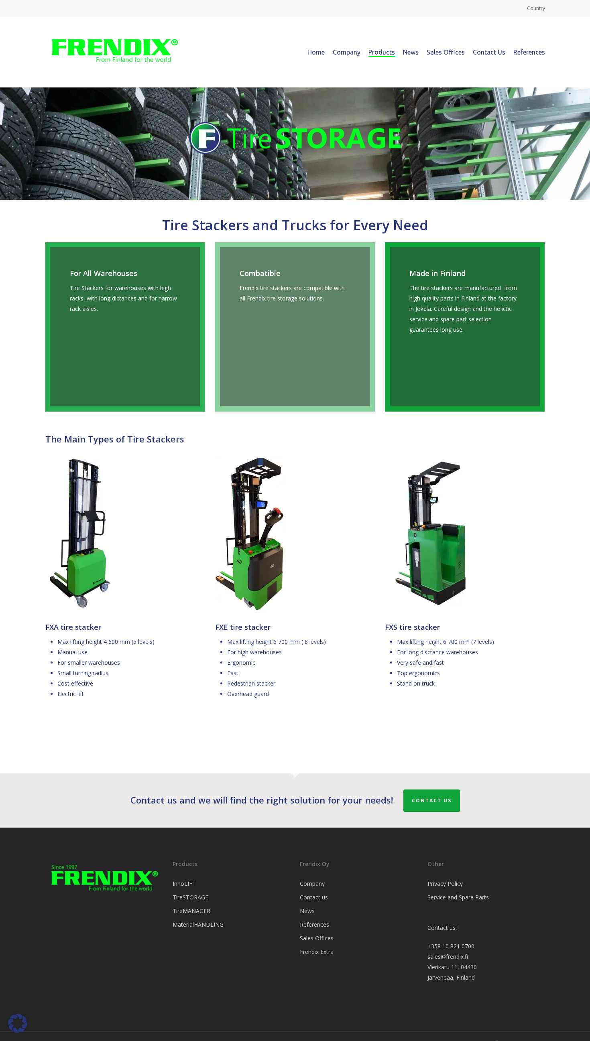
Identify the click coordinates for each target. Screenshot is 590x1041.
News (307, 911)
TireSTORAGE (190, 897)
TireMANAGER (191, 911)
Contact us (432, 800)
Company (312, 883)
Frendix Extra (317, 952)
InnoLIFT (184, 883)
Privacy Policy (445, 883)
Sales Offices (317, 938)
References (314, 924)
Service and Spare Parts (458, 897)
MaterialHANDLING (198, 924)
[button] (17, 1023)
